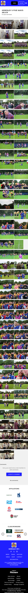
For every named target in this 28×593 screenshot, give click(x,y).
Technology (11, 580)
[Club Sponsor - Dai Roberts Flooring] (18, 531)
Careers (18, 578)
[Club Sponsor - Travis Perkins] (9, 531)
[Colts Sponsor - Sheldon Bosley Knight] (9, 536)
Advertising (11, 578)
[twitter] (14, 552)
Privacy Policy (20, 582)
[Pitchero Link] (14, 573)
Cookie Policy (8, 584)
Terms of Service (9, 582)
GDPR (18, 580)
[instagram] (17, 552)
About (18, 576)
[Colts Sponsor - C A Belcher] (18, 536)
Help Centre (11, 576)
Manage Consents (19, 584)
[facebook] (11, 552)
